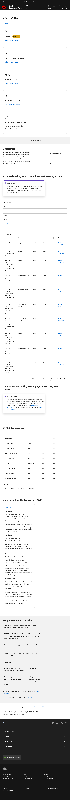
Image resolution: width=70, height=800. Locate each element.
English (54, 8)
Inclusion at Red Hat (8, 778)
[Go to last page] (64, 379)
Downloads (16, 2)
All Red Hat (60, 8)
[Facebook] (62, 724)
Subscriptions (6, 2)
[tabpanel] (35, 460)
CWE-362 (8, 507)
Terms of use (27, 788)
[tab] (8, 420)
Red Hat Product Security (40, 707)
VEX (4, 24)
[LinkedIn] (53, 724)
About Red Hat (7, 774)
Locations (5, 776)
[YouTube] (57, 724)
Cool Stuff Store (28, 778)
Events (46, 774)
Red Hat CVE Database (9, 13)
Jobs (25, 774)
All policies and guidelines (51, 788)
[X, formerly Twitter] (66, 724)
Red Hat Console (26, 2)
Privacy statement (7, 788)
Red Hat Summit (48, 778)
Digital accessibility (8, 790)
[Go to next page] (60, 379)
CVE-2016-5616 (23, 13)
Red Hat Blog (47, 776)
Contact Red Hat (28, 776)
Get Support (36, 2)
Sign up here (31, 697)
